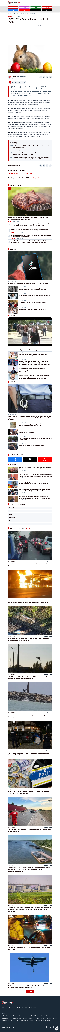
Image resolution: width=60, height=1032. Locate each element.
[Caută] (46, 3)
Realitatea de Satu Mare (35, 1020)
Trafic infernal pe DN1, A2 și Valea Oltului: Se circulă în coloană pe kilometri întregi (31, 146)
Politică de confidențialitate (21, 1007)
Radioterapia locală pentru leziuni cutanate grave (24, 350)
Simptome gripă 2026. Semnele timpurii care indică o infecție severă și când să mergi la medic (33, 355)
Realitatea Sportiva (6, 1015)
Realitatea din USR (43, 1015)
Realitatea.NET (22, 76)
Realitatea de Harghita (40, 1018)
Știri (14, 13)
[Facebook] (13, 10)
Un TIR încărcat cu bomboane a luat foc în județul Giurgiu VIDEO (31, 150)
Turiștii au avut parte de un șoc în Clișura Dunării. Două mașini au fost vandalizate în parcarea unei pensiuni (28, 754)
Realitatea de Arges (15, 1020)
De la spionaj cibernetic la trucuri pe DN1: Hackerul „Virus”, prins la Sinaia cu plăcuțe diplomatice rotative (35, 490)
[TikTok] (47, 10)
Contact (3, 1007)
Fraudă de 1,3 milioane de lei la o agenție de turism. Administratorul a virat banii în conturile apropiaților (29, 792)
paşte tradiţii (30, 173)
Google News (37, 178)
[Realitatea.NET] (14, 3)
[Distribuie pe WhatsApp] (47, 77)
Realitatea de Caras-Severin (29, 1018)
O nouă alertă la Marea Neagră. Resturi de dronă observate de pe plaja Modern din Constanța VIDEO (31, 153)
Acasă (11, 13)
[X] (35, 10)
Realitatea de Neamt (34, 1015)
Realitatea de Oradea (17, 1018)
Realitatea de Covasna (6, 1018)
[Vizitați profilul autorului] (9, 77)
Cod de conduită (32, 1007)
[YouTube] (24, 10)
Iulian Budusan (48, 561)
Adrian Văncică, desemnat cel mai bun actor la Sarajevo (34, 295)
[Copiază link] (40, 77)
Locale (12, 232)
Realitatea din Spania (45, 1020)
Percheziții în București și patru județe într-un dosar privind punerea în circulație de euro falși (33, 424)
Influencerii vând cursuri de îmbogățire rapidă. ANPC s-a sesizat (28, 284)
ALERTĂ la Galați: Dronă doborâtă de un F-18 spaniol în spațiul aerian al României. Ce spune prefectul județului (31, 158)
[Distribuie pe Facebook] (44, 77)
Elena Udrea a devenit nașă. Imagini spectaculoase (33, 302)
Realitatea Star (14, 1015)
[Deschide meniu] (50, 3)
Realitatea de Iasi (24, 1020)
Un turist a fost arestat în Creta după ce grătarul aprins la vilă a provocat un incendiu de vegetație (28, 218)
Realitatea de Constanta (52, 1018)
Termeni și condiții (10, 1007)
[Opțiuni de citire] (57, 1029)
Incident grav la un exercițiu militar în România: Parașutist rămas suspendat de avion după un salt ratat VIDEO (28, 986)
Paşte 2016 (22, 173)
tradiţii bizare (13, 173)
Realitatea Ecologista (23, 1015)
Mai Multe (30, 991)
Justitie (13, 238)
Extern (9, 221)
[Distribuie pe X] (50, 77)
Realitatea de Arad (5, 1020)
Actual (18, 13)
